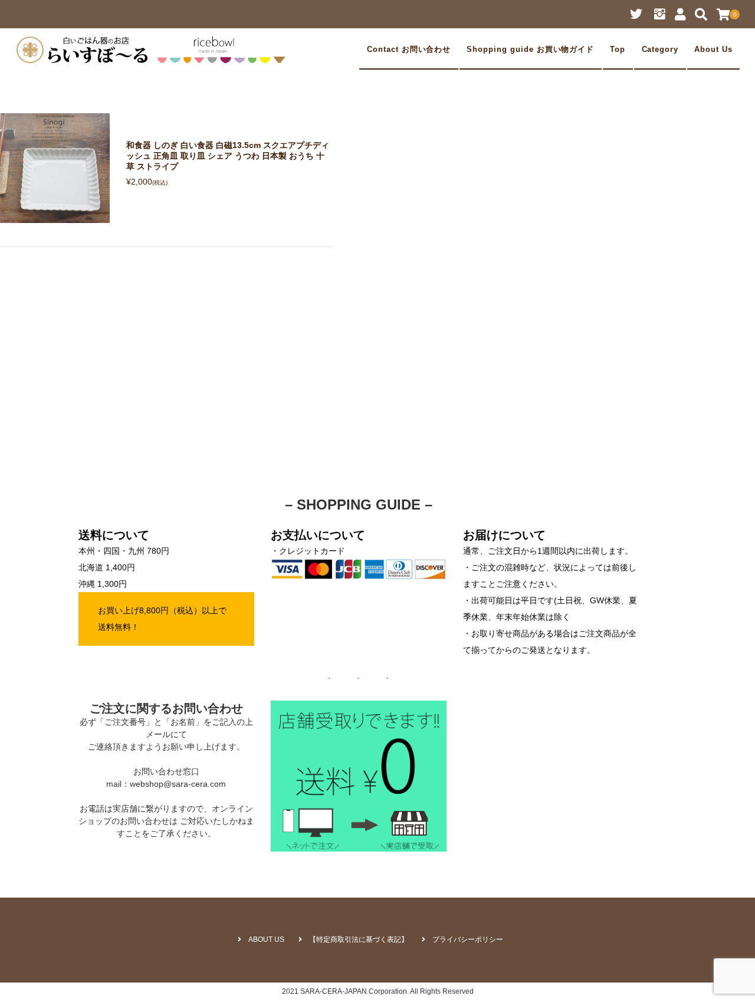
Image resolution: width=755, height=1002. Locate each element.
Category (660, 49)
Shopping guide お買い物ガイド (530, 49)
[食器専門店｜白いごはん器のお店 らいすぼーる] (154, 49)
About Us (713, 49)
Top (617, 49)
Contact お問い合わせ (409, 49)
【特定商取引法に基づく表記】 (358, 939)
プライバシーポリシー (467, 939)
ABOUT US (266, 939)
